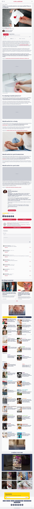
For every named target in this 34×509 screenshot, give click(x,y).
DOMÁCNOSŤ (10, 397)
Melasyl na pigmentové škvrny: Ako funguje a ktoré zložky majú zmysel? (26, 320)
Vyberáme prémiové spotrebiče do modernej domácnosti (11, 425)
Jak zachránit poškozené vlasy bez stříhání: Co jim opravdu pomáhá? (12, 365)
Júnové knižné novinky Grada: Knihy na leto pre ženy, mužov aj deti (26, 435)
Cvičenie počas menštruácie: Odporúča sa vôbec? (13, 187)
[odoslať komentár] (29, 242)
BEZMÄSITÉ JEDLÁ (25, 424)
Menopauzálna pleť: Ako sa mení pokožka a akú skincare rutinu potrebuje (26, 331)
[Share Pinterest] (9, 216)
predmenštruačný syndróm (24, 44)
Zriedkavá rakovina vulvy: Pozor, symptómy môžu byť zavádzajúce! (17, 130)
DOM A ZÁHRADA (25, 389)
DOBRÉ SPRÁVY (10, 380)
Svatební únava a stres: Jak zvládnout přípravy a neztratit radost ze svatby (26, 366)
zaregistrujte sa (23, 224)
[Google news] (20, 505)
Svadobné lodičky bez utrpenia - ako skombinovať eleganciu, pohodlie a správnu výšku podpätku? (12, 340)
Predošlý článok (9, 219)
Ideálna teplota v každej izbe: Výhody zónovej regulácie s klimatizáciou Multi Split (26, 418)
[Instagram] (12, 505)
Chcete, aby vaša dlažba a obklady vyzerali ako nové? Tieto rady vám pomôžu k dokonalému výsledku (12, 400)
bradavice (4, 159)
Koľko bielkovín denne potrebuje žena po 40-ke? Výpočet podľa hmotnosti (12, 326)
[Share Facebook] (3, 216)
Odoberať (26, 497)
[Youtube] (14, 505)
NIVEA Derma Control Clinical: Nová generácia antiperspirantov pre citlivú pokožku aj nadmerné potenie (26, 384)
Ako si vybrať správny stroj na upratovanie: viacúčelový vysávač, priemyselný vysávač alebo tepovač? (27, 400)
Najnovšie (24, 317)
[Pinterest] (18, 505)
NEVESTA (9, 337)
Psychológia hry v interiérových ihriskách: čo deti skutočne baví (12, 391)
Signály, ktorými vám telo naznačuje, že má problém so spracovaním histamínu (26, 349)
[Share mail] (13, 216)
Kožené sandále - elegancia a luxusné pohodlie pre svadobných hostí (26, 340)
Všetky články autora (11, 210)
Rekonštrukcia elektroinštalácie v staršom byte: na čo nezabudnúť (12, 408)
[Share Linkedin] (11, 216)
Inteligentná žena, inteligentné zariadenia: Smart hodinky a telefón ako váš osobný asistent (27, 375)
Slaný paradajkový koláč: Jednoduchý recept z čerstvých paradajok (12, 356)
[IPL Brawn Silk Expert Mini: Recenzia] (24, 485)
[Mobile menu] (32, 1)
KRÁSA (23, 355)
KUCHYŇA (9, 423)
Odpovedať (6, 247)
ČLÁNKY (9, 372)
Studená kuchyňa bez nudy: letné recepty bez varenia (26, 426)
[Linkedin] (22, 505)
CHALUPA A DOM (25, 415)
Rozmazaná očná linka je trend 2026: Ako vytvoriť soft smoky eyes (12, 331)
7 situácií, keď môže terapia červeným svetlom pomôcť (12, 348)
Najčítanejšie (9, 317)
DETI (8, 389)
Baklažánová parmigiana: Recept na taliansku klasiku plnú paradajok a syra (26, 326)
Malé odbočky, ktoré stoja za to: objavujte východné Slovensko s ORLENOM (12, 382)
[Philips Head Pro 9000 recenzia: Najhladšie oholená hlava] (24, 476)
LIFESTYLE (6, 4)
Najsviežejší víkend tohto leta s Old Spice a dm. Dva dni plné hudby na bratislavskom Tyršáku (12, 320)
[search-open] (4, 1)
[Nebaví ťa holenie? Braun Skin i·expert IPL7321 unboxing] (9, 485)
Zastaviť (5, 38)
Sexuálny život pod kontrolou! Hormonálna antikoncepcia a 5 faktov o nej (17, 58)
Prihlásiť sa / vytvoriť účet (17, 227)
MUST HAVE (24, 338)
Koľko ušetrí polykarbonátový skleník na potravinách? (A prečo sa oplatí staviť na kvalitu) (26, 392)
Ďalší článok (24, 219)
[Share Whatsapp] (5, 216)
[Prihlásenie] (2, 1)
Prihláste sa (9, 222)
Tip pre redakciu (17, 502)
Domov (3, 4)
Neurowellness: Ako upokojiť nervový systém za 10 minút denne (26, 357)
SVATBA (23, 364)
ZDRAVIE (9, 346)
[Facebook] (16, 505)
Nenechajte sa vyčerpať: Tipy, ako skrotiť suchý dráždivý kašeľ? (12, 374)
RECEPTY (9, 354)
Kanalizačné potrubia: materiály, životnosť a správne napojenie (11, 417)
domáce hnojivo (5, 125)
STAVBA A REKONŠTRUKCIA (12, 406)
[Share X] (7, 216)
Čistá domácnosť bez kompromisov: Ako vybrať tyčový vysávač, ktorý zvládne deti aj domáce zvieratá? (12, 435)
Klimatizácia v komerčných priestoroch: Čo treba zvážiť (26, 408)
